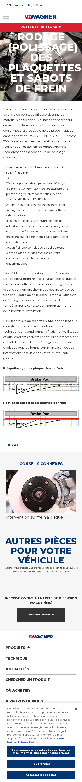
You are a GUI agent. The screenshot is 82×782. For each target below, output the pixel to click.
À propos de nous (24, 701)
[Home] (41, 17)
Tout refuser (41, 763)
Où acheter (18, 690)
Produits (16, 648)
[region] (41, 742)
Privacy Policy (28, 742)
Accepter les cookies (41, 774)
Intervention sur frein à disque (34, 517)
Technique (17, 658)
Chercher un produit (41, 27)
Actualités (17, 669)
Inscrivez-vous (39, 614)
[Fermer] (76, 709)
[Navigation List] (6, 16)
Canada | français (21, 5)
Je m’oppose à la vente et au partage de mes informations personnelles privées (41, 751)
